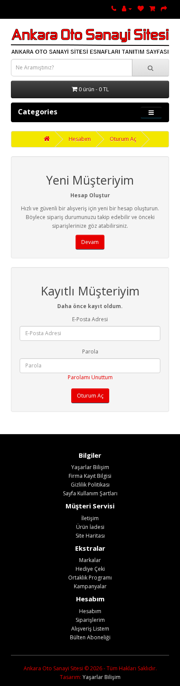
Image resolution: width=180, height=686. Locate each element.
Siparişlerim (90, 620)
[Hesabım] (127, 8)
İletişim (90, 518)
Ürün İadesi (90, 527)
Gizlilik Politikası (90, 484)
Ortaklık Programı (90, 577)
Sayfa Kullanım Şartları (90, 493)
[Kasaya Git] (164, 8)
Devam (90, 242)
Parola (90, 351)
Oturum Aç (123, 139)
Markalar (90, 560)
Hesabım (80, 139)
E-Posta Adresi (90, 319)
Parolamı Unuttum (90, 377)
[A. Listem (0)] (141, 8)
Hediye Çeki (90, 569)
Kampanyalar (90, 586)
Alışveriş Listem (90, 628)
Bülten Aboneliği (90, 637)
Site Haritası (90, 535)
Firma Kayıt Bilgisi (90, 476)
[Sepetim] (152, 8)
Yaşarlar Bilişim (90, 467)
